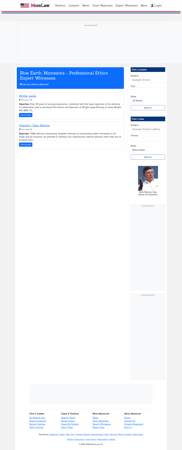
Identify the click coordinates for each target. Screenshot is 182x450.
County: (134, 135)
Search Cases (68, 417)
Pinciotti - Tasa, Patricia (34, 125)
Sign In (128, 427)
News (95, 417)
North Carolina (125, 434)
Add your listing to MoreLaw (35, 84)
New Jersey (138, 434)
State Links (98, 427)
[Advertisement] (92, 46)
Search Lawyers (37, 421)
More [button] (144, 5)
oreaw (40, 5)
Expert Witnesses (102, 424)
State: (133, 96)
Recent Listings (37, 424)
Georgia (113, 434)
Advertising (103, 439)
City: (133, 86)
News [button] (85, 5)
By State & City (37, 417)
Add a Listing (36, 427)
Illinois (87, 434)
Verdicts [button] (60, 5)
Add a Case (67, 427)
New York (70, 434)
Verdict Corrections (76, 439)
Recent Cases (68, 421)
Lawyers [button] (73, 5)
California (53, 434)
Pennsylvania (97, 434)
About (127, 417)
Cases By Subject (70, 424)
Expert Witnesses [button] (127, 5)
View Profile (25, 115)
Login (157, 5)
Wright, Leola (27, 95)
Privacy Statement (133, 424)
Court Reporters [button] (102, 5)
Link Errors (91, 439)
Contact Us (129, 421)
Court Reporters (101, 421)
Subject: (135, 75)
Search (148, 107)
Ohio (106, 434)
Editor (112, 439)
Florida (79, 434)
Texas (62, 434)
